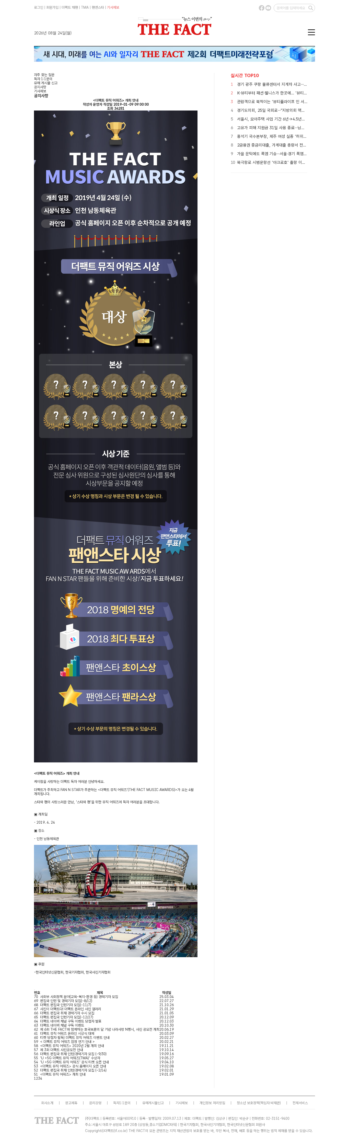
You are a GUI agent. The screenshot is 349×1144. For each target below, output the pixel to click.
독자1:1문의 (122, 1103)
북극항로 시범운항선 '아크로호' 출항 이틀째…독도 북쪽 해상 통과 (291, 162)
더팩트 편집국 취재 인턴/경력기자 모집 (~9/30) (73, 1054)
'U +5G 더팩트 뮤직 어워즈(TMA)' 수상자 (70, 1058)
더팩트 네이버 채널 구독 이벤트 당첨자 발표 (70, 1021)
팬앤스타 (98, 7)
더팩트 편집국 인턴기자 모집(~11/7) (65, 1005)
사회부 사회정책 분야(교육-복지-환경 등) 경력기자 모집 (79, 997)
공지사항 (40, 87)
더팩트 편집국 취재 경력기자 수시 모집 (67, 1013)
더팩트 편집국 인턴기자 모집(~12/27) (66, 1017)
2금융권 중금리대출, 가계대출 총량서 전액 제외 (276, 145)
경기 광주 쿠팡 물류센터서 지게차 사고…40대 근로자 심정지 (286, 84)
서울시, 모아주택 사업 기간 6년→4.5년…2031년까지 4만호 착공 (291, 119)
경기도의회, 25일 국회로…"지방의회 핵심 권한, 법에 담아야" (287, 110)
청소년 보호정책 (248, 1103)
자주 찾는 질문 (44, 75)
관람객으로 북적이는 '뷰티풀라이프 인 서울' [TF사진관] (283, 101)
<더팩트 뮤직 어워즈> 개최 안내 (63, 1074)
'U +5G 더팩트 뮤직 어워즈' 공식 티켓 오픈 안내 (74, 1062)
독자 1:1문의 (43, 79)
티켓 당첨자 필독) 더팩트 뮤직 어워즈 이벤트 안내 (75, 1038)
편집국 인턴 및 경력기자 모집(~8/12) (66, 1001)
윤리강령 (95, 1103)
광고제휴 (71, 1103)
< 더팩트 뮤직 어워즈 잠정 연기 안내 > (67, 1042)
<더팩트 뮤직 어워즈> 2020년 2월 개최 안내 (72, 1046)
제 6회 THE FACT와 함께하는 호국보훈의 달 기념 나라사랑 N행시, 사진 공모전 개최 (99, 1029)
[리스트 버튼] (34, 989)
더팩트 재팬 (70, 7)
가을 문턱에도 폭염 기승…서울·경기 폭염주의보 (275, 153)
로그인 (38, 7)
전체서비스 (300, 1103)
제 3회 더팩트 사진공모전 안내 (61, 1050)
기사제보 (113, 7)
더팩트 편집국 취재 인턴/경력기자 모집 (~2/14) (73, 1070)
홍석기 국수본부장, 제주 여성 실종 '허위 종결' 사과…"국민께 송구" (292, 136)
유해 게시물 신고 (45, 83)
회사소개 (47, 1103)
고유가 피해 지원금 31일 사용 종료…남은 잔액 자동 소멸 (283, 127)
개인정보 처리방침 (212, 1103)
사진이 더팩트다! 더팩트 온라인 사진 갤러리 (70, 1009)
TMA (85, 7)
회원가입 (52, 7)
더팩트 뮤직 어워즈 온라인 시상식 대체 (67, 1033)
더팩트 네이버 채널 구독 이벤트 (62, 1025)
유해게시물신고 (153, 1103)
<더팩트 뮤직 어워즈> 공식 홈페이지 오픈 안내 (73, 1066)
